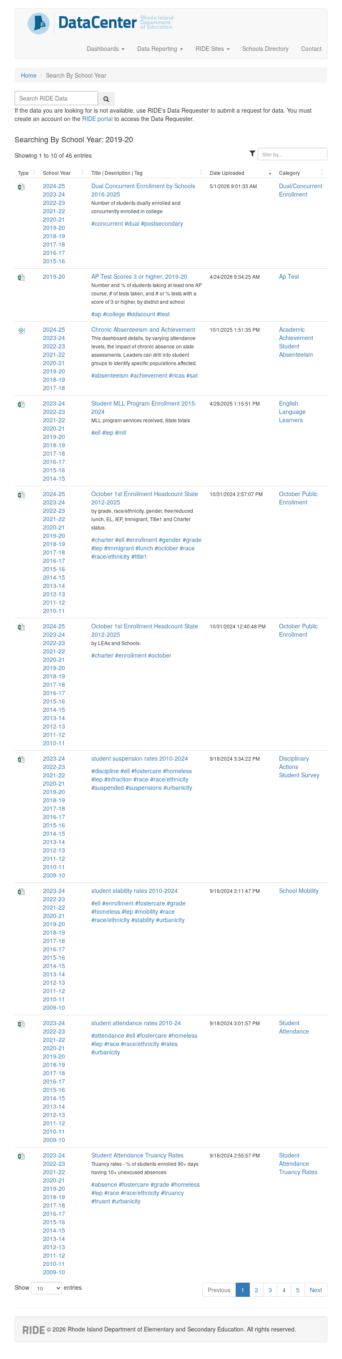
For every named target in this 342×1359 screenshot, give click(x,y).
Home (29, 75)
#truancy (172, 1192)
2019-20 (54, 227)
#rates (169, 1043)
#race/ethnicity (110, 556)
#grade (192, 539)
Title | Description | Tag (117, 172)
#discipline (105, 770)
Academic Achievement (296, 333)
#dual (132, 223)
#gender (170, 539)
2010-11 (54, 610)
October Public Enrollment (298, 497)
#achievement (148, 375)
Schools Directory (265, 48)
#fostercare (146, 770)
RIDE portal (97, 118)
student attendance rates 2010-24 (136, 1023)
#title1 (139, 556)
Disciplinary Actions (294, 762)
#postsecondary (162, 223)
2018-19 (54, 236)
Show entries (48, 1287)
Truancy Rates (298, 1171)
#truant (100, 1201)
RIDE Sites (211, 48)
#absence (104, 1184)
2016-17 (54, 252)
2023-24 (54, 194)
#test (163, 314)
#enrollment (141, 539)
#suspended (107, 787)
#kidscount (141, 314)
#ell (96, 432)
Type (23, 172)
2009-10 (54, 875)
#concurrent (107, 223)
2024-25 (54, 186)
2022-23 (54, 202)
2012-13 (54, 594)
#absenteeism (109, 375)
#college (114, 314)
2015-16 (54, 261)
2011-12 (54, 602)
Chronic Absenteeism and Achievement (143, 329)
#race (187, 548)
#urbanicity (177, 787)
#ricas (177, 375)
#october (166, 548)
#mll (120, 432)
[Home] (101, 23)
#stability (142, 919)
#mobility (146, 911)
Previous (219, 1290)
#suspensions (144, 787)
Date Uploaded (227, 172)
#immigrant (119, 548)
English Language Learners (292, 411)
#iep (97, 548)
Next (316, 1290)
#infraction (118, 779)
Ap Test (289, 276)
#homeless (177, 770)
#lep (107, 432)
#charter (102, 539)
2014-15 (54, 478)
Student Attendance (294, 1027)
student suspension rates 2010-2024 (139, 758)
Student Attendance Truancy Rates (137, 1155)
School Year (56, 172)
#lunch (144, 548)
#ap (96, 314)
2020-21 (54, 219)
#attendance (107, 1035)
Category (289, 172)
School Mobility (299, 890)
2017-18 (54, 244)
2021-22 (54, 211)
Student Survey (299, 775)
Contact (311, 48)
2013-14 (54, 585)
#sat (192, 375)
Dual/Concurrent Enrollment (300, 190)
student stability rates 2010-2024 (134, 890)
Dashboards (104, 48)
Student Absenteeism (296, 350)
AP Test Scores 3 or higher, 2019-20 (139, 276)
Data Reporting (158, 48)
